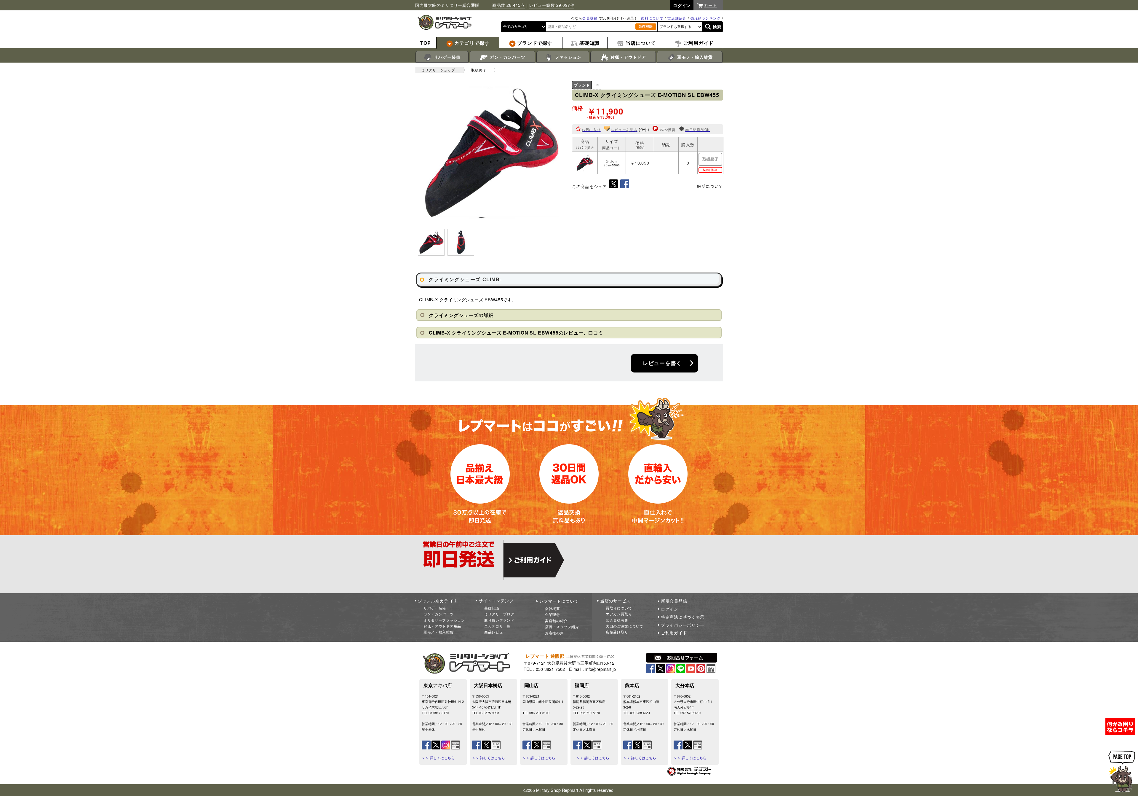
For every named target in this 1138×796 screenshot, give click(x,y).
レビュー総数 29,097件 (551, 5)
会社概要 (552, 608)
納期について (710, 186)
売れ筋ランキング (706, 17)
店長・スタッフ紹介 (562, 626)
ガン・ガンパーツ (506, 57)
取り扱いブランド (499, 620)
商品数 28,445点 (508, 5)
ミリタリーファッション (444, 620)
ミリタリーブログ (499, 613)
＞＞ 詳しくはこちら (438, 757)
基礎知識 (491, 607)
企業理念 (552, 614)
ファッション (567, 57)
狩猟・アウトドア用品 (442, 625)
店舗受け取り (617, 631)
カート (710, 5)
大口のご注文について (624, 625)
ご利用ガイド (674, 633)
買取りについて (619, 607)
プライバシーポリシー (682, 625)
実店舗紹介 (676, 17)
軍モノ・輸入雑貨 (694, 57)
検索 (717, 27)
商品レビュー (495, 631)
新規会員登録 (674, 601)
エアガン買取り (619, 613)
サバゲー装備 (446, 57)
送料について (652, 17)
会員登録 (589, 17)
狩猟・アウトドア (627, 57)
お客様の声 (554, 632)
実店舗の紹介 (556, 620)
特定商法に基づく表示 (682, 617)
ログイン (669, 609)
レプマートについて (558, 601)
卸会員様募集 (617, 620)
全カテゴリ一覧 (497, 625)
